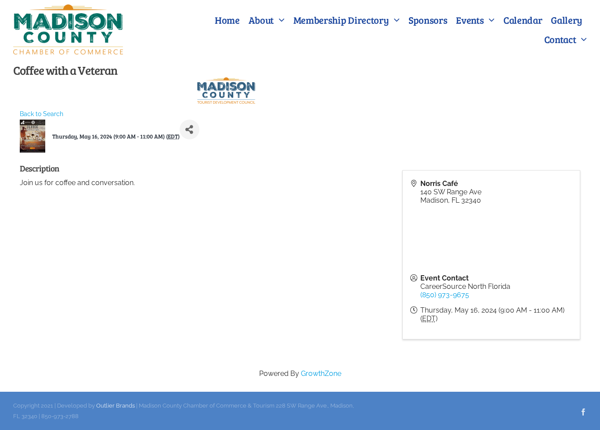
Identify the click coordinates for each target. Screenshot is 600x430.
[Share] (189, 129)
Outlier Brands (115, 405)
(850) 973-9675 (444, 295)
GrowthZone (321, 373)
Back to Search (41, 113)
